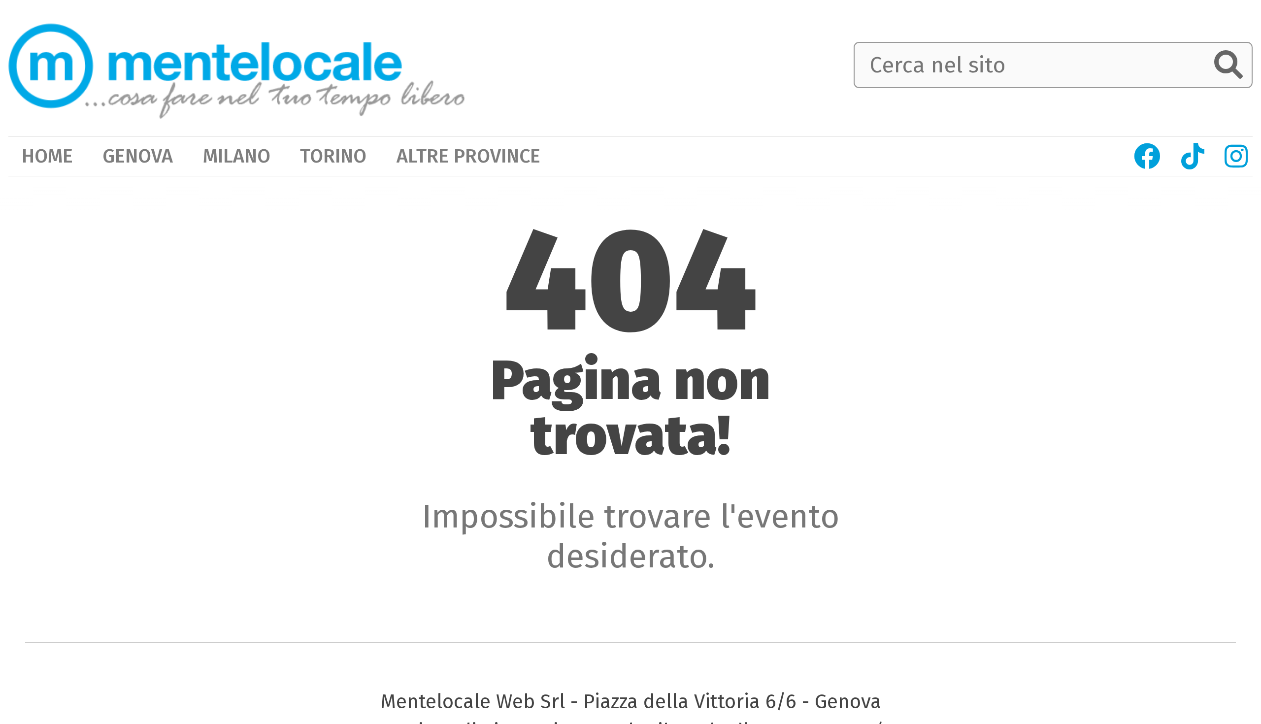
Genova (137, 155)
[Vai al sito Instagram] (1236, 156)
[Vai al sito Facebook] (1147, 156)
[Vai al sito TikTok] (1192, 156)
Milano (236, 155)
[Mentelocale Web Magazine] (236, 66)
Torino (333, 155)
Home (47, 155)
